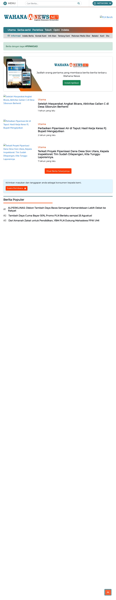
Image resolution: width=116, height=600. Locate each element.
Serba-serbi (24, 30)
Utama (12, 30)
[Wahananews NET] (31, 16)
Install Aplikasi (72, 82)
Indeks (65, 30)
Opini (56, 30)
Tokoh (48, 30)
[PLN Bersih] (106, 16)
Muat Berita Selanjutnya (58, 171)
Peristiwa (37, 30)
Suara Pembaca (15, 188)
